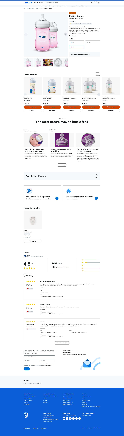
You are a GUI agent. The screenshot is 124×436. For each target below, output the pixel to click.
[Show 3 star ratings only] (90, 265)
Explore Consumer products (30, 396)
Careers (84, 402)
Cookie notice (44, 428)
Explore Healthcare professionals (50, 396)
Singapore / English (86, 415)
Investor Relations (86, 400)
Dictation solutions (67, 402)
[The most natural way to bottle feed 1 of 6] (28, 62)
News (83, 398)
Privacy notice (27, 428)
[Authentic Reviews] (27, 256)
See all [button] (97, 74)
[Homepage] (28, 2)
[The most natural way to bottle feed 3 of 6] (48, 62)
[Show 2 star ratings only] (90, 268)
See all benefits (72, 36)
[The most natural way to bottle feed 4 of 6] (58, 62)
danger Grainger (30, 324)
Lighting (65, 396)
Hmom (28, 284)
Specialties (45, 402)
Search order (26, 404)
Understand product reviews (37, 256)
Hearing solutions (67, 398)
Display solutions (66, 400)
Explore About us (86, 396)
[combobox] (66, 2)
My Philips (26, 402)
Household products (67, 404)
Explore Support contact (48, 415)
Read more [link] (42, 288)
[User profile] (95, 2)
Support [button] (41, 2)
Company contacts (47, 421)
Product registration (28, 400)
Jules (27, 307)
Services (45, 400)
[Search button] (92, 2)
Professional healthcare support (50, 419)
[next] (65, 34)
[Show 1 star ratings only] (90, 270)
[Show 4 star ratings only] (90, 262)
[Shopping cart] (98, 2)
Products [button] (36, 2)
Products (45, 398)
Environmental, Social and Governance (91, 406)
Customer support (28, 398)
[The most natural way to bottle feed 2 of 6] (38, 62)
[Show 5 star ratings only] (90, 259)
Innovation (84, 404)
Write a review (28, 275)
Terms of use (35, 428)
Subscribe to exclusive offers (69, 415)
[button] (38, 62)
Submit (26, 369)
